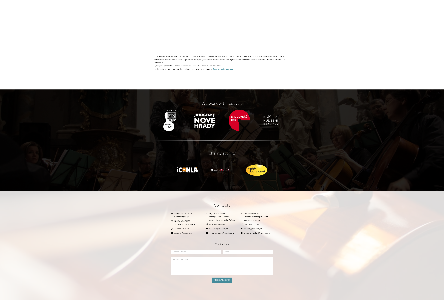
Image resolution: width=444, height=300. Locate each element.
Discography (244, 5)
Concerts (197, 5)
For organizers (225, 5)
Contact (258, 5)
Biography (183, 5)
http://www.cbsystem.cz (222, 69)
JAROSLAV (160, 4)
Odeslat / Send (222, 280)
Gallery (210, 5)
